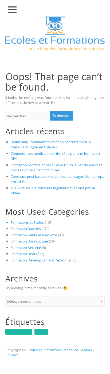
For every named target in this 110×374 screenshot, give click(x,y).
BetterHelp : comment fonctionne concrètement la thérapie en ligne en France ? (51, 145)
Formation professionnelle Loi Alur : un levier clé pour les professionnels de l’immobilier (56, 168)
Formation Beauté (25, 253)
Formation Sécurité (26, 247)
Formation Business (27, 228)
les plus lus (18, 331)
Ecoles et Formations (44, 350)
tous (41, 331)
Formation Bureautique (29, 241)
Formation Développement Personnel (41, 260)
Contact (11, 355)
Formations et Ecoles (27, 222)
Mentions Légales (78, 350)
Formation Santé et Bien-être (34, 235)
